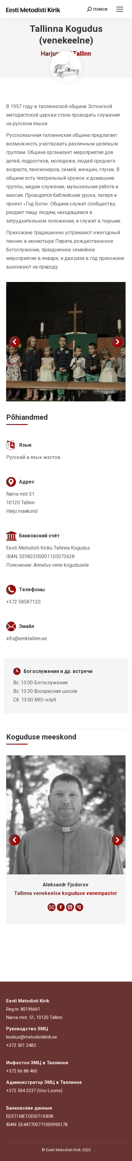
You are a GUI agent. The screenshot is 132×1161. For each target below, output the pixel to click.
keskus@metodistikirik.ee (31, 1037)
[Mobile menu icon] (120, 9)
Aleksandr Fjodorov (65, 885)
